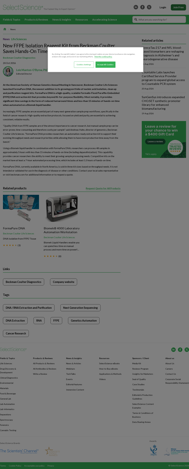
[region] (96, 59)
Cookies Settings (84, 65)
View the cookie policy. (103, 57)
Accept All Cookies (105, 65)
